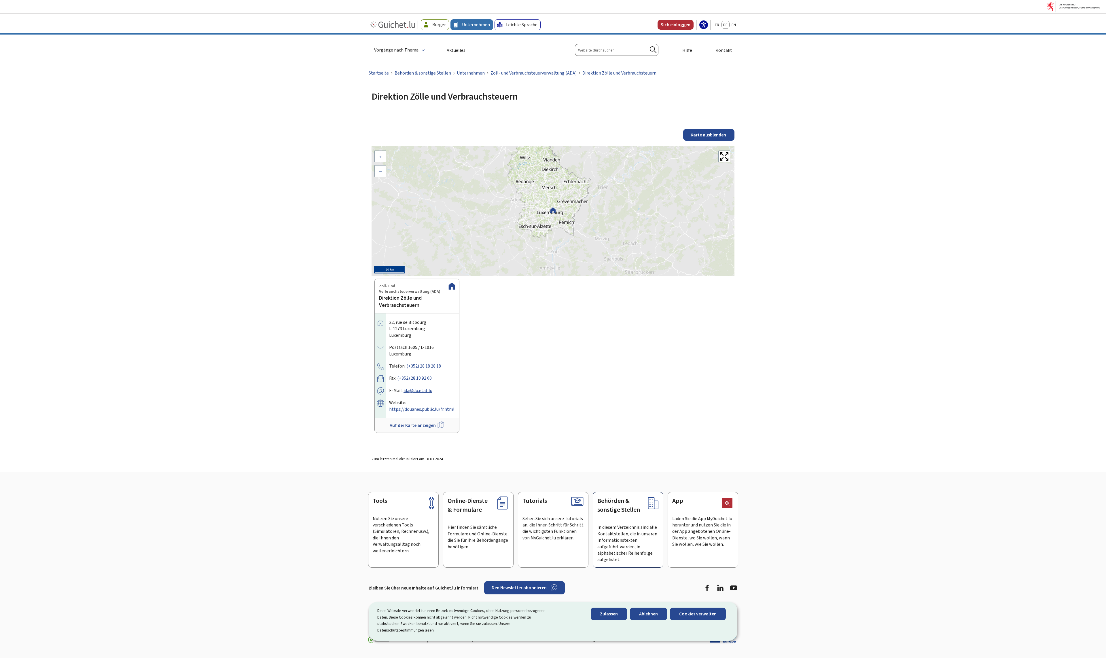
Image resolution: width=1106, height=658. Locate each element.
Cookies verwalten (698, 614)
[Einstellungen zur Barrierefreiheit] (703, 25)
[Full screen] (724, 156)
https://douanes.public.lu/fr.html (421, 409)
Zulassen (609, 614)
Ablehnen (648, 614)
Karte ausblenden (709, 135)
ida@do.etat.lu (418, 390)
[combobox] (616, 50)
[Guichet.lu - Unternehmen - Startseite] (393, 24)
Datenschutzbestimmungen (400, 630)
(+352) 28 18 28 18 (423, 366)
